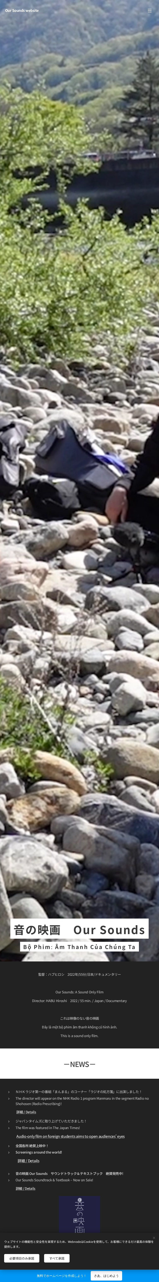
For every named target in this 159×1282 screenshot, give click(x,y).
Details (31, 1111)
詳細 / (20, 1111)
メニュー (150, 10)
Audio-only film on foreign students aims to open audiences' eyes (70, 1136)
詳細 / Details (28, 1160)
